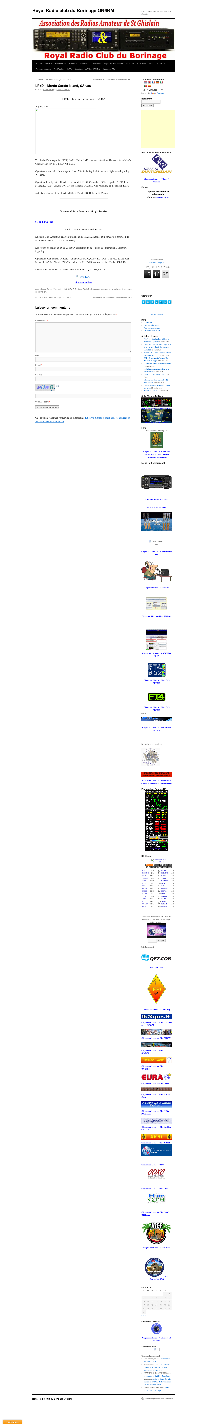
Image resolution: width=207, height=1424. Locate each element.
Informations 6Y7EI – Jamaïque (157, 1376)
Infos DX (63, 289)
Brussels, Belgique (156, 261)
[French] (153, 82)
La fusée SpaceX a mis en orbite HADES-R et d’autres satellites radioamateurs (158, 1382)
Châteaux (84, 63)
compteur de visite (156, 314)
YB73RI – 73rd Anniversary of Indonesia (53, 79)
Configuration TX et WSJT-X (87, 69)
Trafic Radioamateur (91, 289)
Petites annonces (43, 69)
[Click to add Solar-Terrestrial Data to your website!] (156, 406)
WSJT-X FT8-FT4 (157, 63)
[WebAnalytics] (157, 1350)
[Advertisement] (160, 129)
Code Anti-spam (42, 401)
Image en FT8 (109, 69)
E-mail (38, 365)
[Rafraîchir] (57, 385)
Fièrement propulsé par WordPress (158, 1398)
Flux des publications (151, 325)
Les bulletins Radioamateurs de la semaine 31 (112, 79)
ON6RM (48, 63)
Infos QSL (141, 63)
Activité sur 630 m (150, 390)
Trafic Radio (77, 289)
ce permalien (40, 291)
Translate (160, 93)
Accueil (39, 63)
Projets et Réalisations (113, 63)
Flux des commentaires (152, 328)
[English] (149, 82)
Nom (37, 355)
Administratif (60, 63)
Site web (38, 374)
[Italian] (161, 82)
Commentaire (41, 320)
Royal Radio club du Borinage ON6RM (73, 10)
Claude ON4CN (63, 89)
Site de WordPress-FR (152, 330)
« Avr (143, 1315)
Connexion (148, 322)
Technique (96, 63)
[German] (157, 82)
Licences (130, 63)
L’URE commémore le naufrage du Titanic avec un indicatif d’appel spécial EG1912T (157, 347)
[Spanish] (149, 86)
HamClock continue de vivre (154, 374)
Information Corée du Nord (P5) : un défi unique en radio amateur (157, 1367)
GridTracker (59, 69)
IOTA (70, 289)
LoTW (69, 69)
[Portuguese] (145, 86)
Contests (73, 63)
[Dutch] (145, 82)
